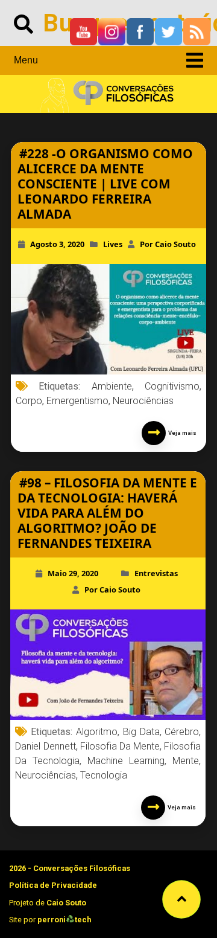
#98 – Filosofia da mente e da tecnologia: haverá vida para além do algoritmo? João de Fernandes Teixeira (107, 512)
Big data (141, 731)
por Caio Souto (168, 244)
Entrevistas (156, 573)
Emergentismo (77, 400)
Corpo (29, 400)
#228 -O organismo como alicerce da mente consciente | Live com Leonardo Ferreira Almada (105, 183)
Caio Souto (66, 902)
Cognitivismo (172, 386)
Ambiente (112, 386)
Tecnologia (103, 775)
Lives (112, 244)
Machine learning (126, 760)
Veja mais (181, 432)
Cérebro (182, 731)
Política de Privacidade (53, 885)
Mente (185, 760)
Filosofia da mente (120, 746)
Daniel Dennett (45, 746)
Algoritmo (97, 731)
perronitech (64, 919)
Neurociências (143, 400)
